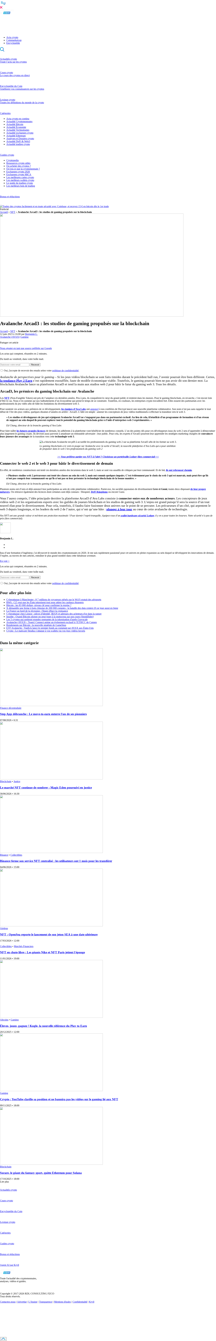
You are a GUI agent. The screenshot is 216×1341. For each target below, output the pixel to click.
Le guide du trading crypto (19, 183)
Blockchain (5, 781)
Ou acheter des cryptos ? (18, 166)
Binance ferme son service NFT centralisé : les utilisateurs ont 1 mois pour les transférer (56, 861)
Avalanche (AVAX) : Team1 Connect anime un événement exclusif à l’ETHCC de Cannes (51, 622)
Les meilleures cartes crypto (20, 177)
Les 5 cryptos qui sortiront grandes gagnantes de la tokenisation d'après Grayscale (47, 619)
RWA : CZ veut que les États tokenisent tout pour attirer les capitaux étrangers (45, 602)
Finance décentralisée (10, 708)
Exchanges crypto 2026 (18, 171)
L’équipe (32, 1301)
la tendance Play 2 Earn (16, 380)
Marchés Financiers (23, 946)
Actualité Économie (16, 127)
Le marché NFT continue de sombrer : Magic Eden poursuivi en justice (46, 787)
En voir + (4, 561)
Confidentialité (80, 1301)
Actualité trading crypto (18, 144)
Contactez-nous (7, 1301)
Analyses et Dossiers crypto (20, 138)
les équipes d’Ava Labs (73, 409)
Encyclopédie (13, 43)
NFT (12, 212)
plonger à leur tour (119, 509)
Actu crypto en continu (17, 118)
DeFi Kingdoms (99, 492)
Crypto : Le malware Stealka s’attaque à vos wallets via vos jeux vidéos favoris (45, 630)
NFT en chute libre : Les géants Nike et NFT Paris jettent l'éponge (42, 952)
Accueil (4, 212)
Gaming (24, 337)
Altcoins (4, 1019)
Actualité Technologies (17, 130)
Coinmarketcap (14, 40)
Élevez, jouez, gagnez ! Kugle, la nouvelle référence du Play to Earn (43, 1026)
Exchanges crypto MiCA (18, 174)
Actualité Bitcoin (14, 124)
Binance (4, 855)
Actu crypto (12, 37)
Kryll (91, 1301)
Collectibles (16, 855)
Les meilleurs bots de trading (20, 186)
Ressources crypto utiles (18, 163)
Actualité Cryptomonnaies (19, 121)
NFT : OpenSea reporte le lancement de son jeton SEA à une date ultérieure (49, 934)
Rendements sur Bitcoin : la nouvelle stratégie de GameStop (36, 625)
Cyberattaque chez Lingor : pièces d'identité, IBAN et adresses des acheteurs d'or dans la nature (54, 613)
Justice (17, 781)
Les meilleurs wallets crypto (20, 180)
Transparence (45, 1301)
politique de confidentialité (65, 370)
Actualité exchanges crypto (19, 132)
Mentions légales (62, 1301)
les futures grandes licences (31, 430)
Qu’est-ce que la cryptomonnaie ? (23, 168)
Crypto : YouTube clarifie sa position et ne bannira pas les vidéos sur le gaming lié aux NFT (59, 1099)
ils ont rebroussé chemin (179, 470)
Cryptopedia (12, 160)
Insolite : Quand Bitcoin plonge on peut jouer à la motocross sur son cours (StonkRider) (50, 616)
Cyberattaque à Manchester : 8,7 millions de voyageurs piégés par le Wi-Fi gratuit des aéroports (53, 599)
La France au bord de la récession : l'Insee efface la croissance (37, 611)
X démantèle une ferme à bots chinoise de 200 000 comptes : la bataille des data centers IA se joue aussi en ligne (62, 608)
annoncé (94, 409)
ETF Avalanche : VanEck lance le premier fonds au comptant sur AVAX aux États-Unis (50, 628)
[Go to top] (3, 1339)
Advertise (22, 1301)
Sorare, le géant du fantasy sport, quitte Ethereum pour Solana (41, 1172)
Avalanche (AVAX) (10, 337)
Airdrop (4, 928)
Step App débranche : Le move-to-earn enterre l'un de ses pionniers (43, 714)
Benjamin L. (31, 334)
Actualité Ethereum (16, 135)
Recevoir (35, 365)
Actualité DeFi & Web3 (18, 141)
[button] (108, 4)
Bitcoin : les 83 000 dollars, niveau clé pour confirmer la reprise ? (38, 605)
